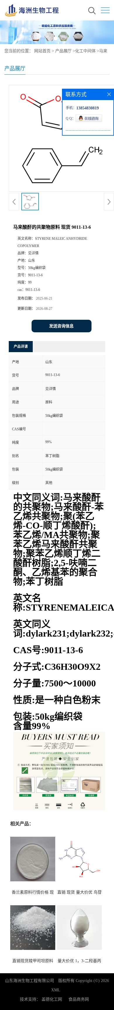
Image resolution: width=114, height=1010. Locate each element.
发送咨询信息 (61, 326)
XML (55, 990)
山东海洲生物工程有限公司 (29, 980)
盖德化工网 (52, 999)
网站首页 (42, 51)
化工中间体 (85, 51)
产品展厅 (63, 51)
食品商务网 (78, 999)
